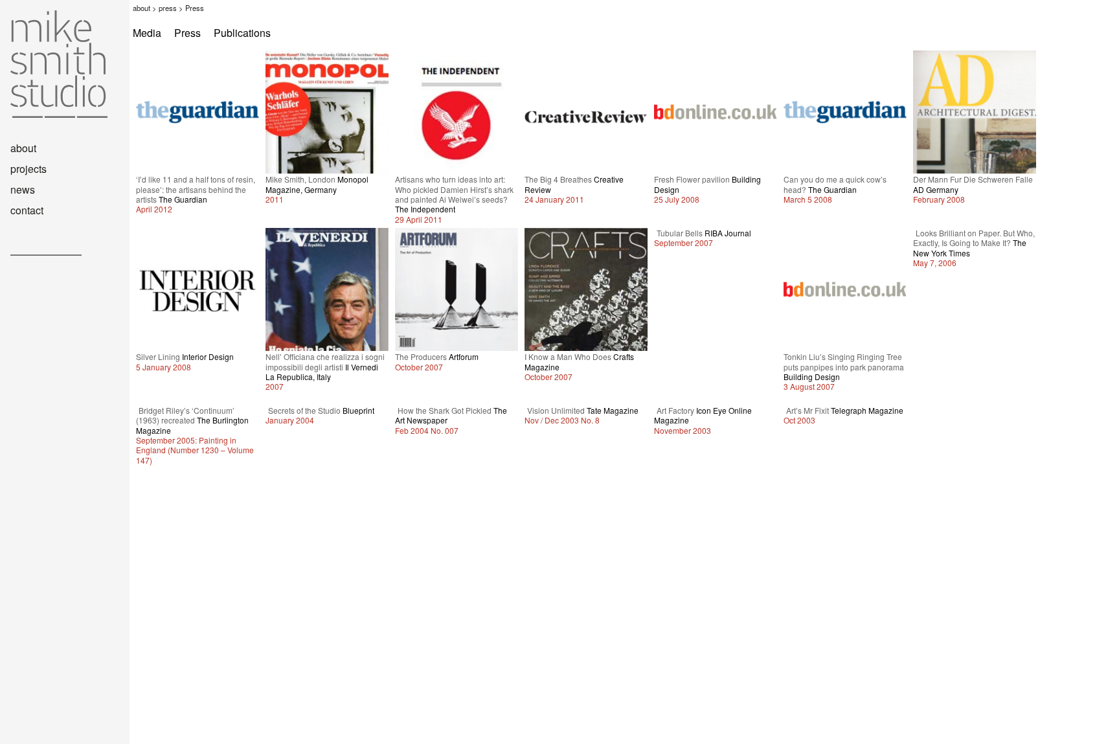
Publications (242, 32)
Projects (28, 168)
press (168, 8)
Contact (26, 210)
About (23, 148)
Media (147, 32)
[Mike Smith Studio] (53, 113)
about (141, 8)
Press (187, 32)
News (22, 189)
